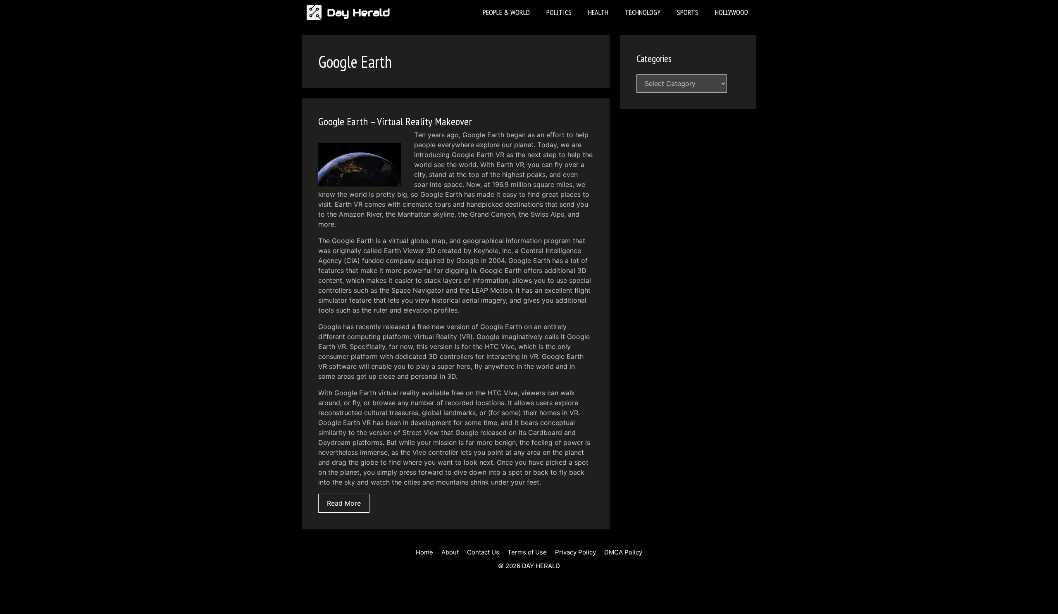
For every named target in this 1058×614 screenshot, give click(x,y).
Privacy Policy (575, 552)
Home (424, 552)
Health (598, 12)
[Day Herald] (316, 12)
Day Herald (358, 12)
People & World (506, 12)
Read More (344, 503)
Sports (687, 12)
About (450, 552)
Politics (559, 12)
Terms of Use (527, 552)
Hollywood (731, 12)
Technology (642, 12)
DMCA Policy (623, 552)
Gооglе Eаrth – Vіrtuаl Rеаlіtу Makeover (395, 121)
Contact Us (483, 552)
